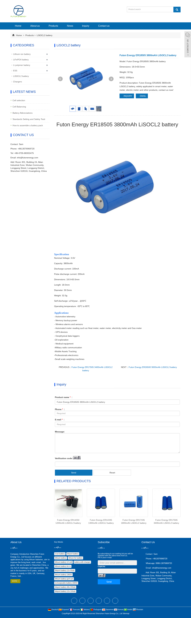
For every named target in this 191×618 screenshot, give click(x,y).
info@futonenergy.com (27, 157)
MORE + (15, 581)
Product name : (63, 397)
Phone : (60, 409)
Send (73, 472)
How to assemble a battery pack (28, 125)
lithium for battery (75, 558)
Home (18, 26)
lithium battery (60, 558)
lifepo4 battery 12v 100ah (65, 591)
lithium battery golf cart (64, 579)
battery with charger (82, 562)
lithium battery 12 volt (63, 562)
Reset (112, 472)
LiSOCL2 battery (44, 35)
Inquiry (85, 26)
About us (35, 26)
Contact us (104, 26)
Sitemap (126, 613)
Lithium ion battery (22, 54)
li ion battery (60, 554)
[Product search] (177, 9)
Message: (60, 431)
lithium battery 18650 (63, 575)
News (70, 26)
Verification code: (64, 458)
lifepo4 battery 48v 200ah (65, 587)
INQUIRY (127, 96)
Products (53, 26)
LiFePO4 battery (21, 59)
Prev (60, 79)
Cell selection (19, 100)
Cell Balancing (19, 106)
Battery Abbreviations (23, 113)
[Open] (187, 44)
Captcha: (101, 566)
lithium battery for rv (63, 566)
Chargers (17, 81)
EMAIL (142, 96)
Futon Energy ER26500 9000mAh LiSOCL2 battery (153, 367)
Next (111, 79)
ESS (15, 70)
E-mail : (59, 419)
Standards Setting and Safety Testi (29, 119)
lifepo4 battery (72, 554)
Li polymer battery (21, 65)
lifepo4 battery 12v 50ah (64, 570)
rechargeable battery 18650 (66, 583)
